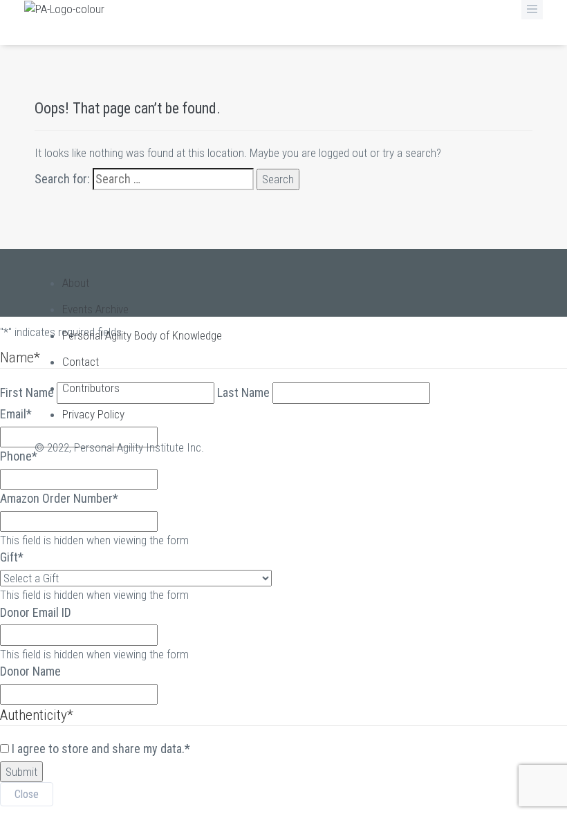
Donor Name (30, 671)
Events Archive (95, 309)
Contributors (91, 388)
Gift (12, 557)
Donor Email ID (35, 612)
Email (16, 414)
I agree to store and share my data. (101, 748)
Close (27, 794)
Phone (18, 456)
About (75, 283)
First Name (27, 392)
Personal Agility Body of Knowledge (142, 335)
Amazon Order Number (59, 498)
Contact (80, 362)
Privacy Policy (93, 414)
